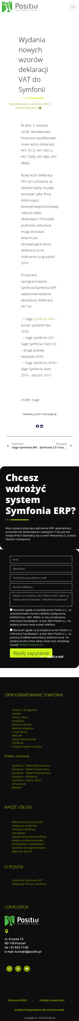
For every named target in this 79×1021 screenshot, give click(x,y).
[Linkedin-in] (18, 969)
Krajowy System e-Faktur (27, 746)
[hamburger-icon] (73, 7)
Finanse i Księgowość (25, 710)
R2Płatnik (17, 743)
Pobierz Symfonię (17, 756)
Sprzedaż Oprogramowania (29, 847)
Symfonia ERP (43, 319)
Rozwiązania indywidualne (28, 844)
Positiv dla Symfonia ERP (27, 880)
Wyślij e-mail (55, 656)
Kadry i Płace (20, 717)
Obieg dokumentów (24, 739)
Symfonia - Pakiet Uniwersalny (30, 769)
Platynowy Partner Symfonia (29, 884)
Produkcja (18, 721)
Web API (17, 735)
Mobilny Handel (21, 724)
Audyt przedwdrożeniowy (27, 840)
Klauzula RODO (17, 1000)
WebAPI (16, 787)
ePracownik (19, 784)
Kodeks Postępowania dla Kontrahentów (39, 1009)
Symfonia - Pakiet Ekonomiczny (31, 765)
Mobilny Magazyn (23, 728)
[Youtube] (27, 969)
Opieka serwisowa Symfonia (29, 836)
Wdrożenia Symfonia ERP (27, 822)
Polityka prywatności (52, 1000)
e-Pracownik (19, 732)
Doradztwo (18, 833)
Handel (16, 713)
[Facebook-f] (9, 969)
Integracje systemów (24, 825)
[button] (37, 426)
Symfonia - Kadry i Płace (27, 780)
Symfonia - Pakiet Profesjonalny (31, 773)
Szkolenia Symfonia (24, 829)
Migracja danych (22, 851)
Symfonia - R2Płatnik (24, 776)
